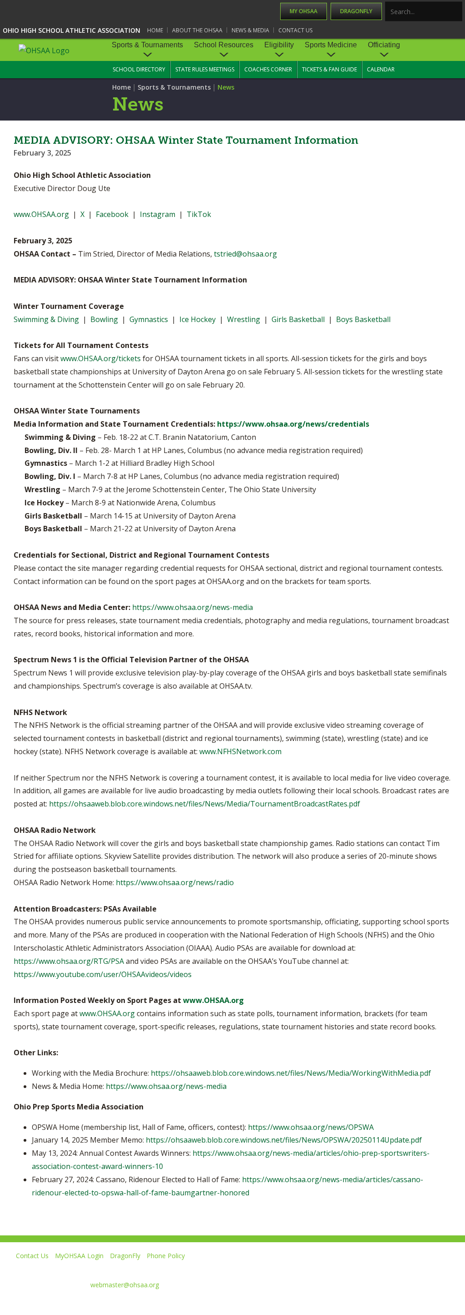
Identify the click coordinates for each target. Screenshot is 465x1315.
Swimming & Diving (46, 319)
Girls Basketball (298, 319)
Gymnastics (148, 319)
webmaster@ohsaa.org (124, 1284)
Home (155, 30)
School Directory (139, 69)
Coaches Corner (268, 69)
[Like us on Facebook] (288, 1268)
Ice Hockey (197, 319)
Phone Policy (166, 1255)
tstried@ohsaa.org (245, 254)
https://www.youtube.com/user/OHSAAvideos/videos (103, 974)
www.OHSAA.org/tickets (100, 358)
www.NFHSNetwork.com (240, 751)
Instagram (157, 214)
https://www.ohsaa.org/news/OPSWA (311, 1127)
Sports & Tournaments (147, 45)
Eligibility (279, 45)
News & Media (250, 30)
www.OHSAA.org (41, 214)
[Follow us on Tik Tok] (449, 1268)
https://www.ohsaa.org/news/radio (175, 882)
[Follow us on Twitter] (325, 1268)
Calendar (381, 69)
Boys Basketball (363, 319)
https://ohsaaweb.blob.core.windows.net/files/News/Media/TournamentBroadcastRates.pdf (204, 804)
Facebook (112, 214)
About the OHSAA (197, 30)
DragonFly (356, 11)
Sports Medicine (331, 45)
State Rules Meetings (204, 69)
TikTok (199, 214)
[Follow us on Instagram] (408, 1268)
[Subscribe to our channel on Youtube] (367, 1268)
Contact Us (295, 30)
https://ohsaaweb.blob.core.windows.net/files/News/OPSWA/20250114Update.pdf (284, 1140)
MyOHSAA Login (79, 1255)
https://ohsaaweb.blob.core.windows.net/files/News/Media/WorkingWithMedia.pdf (291, 1073)
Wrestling (243, 319)
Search (456, 12)
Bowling (104, 319)
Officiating (384, 45)
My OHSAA (303, 11)
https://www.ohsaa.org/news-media (192, 607)
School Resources (223, 45)
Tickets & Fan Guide (329, 69)
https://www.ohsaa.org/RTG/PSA (69, 961)
